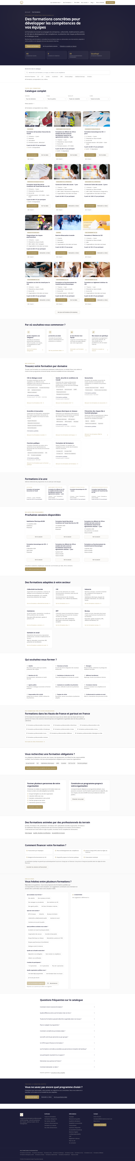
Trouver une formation (33, 46)
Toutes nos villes (74, 1154)
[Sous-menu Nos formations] (72, 2)
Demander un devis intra (35, 807)
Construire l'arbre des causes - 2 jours (96, 184)
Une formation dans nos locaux (54, 973)
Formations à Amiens (39, 1154)
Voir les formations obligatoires (32, 349)
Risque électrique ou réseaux (36, 938)
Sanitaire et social (55, 918)
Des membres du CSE (52, 902)
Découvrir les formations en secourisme (95, 403)
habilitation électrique (80, 76)
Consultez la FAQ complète (58, 1072)
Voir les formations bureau (92, 625)
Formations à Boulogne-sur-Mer (27, 1154)
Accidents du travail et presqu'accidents (38, 930)
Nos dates (76, 2)
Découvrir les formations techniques (65, 435)
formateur (89, 76)
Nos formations (67, 2)
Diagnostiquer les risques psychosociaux (34, 236)
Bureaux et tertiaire (52, 914)
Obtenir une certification (34, 958)
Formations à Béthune (98, 1152)
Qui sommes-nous (55, 2)
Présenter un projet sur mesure (68, 46)
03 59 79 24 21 (97, 1116)
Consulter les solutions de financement (36, 867)
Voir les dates (44, 155)
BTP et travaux (32, 914)
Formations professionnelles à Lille (90, 725)
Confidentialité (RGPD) (75, 1134)
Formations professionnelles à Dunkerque (39, 729)
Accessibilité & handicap (75, 1130)
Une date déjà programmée (35, 973)
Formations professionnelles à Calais (64, 729)
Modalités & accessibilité (75, 1123)
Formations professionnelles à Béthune (61, 733)
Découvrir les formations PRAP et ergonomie (93, 434)
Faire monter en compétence (53, 954)
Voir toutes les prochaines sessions (35, 569)
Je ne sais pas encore (33, 977)
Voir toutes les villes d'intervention (34, 741)
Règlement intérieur (74, 1138)
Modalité (70, 96)
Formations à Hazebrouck (64, 1154)
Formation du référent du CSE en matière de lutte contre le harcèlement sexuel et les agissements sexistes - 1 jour (65, 134)
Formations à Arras (79, 1152)
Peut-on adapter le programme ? (49, 1025)
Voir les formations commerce (35, 625)
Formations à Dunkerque (58, 1152)
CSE (38, 76)
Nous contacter (100, 2)
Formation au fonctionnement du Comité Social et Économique (66, 283)
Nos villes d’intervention (51, 1127)
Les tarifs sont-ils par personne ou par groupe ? (54, 1037)
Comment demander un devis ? (49, 1067)
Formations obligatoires (51, 1119)
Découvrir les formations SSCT (64, 403)
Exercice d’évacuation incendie (64, 235)
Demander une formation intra (77, 349)
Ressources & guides (74, 1119)
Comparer (31, 159)
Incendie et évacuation (51, 934)
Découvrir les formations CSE (34, 403)
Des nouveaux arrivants (44, 898)
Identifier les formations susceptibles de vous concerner (41, 768)
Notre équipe (28, 833)
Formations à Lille (48, 1152)
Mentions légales (73, 1132)
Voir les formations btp (62, 625)
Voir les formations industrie (92, 603)
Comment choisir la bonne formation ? (51, 1007)
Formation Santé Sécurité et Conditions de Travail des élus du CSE (38, 185)
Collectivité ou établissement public (37, 918)
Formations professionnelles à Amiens (38, 737)
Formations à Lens (88, 1152)
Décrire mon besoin (32, 1097)
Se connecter (110, 2)
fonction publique (69, 76)
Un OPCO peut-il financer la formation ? (51, 1043)
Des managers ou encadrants (36, 902)
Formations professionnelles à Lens (37, 733)
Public (48, 96)
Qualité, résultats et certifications (42, 833)
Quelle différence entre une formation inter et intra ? (55, 1013)
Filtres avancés (29, 103)
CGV (70, 1136)
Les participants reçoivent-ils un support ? (52, 1055)
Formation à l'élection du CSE (93, 235)
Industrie (41, 914)
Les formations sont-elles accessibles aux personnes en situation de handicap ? (63, 1049)
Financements (72, 1125)
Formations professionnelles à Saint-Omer (39, 725)
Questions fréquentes (74, 1127)
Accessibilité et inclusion (58, 833)
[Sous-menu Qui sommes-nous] (60, 2)
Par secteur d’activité (50, 1121)
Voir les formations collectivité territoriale (38, 603)
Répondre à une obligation (35, 954)
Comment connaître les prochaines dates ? (52, 1031)
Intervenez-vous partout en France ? (50, 1061)
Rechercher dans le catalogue (33, 69)
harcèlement (55, 76)
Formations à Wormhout (37, 1152)
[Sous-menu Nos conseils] (88, 2)
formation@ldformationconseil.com (103, 1119)
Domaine (27, 96)
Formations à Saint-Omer (25, 1152)
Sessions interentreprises (51, 1123)
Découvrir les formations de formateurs (66, 464)
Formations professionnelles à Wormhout (65, 725)
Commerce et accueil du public (36, 922)
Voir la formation (32, 155)
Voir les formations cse (62, 603)
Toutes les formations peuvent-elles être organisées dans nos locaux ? (60, 1019)
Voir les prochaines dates (55, 350)
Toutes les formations (50, 1116)
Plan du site (72, 1140)
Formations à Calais (69, 1152)
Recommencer (53, 983)
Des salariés (31, 898)
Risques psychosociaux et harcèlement (38, 942)
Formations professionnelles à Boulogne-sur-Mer (89, 733)
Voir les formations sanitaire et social (36, 645)
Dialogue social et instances (35, 946)
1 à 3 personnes (32, 966)
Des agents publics (33, 906)
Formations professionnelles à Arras (88, 729)
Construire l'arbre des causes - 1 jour (66, 184)
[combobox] (35, 99)
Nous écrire (97, 1121)
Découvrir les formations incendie (36, 435)
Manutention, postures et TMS (55, 938)
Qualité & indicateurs (74, 1121)
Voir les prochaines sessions (50, 46)
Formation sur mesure (50, 1125)
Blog (92, 2)
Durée (91, 96)
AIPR (61, 76)
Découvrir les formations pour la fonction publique (38, 463)
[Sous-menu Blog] (94, 2)
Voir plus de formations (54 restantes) (67, 312)
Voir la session (38, 537)
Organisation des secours (35, 934)
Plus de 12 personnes (57, 966)
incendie (48, 76)
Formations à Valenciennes (51, 1154)
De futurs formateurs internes (49, 906)
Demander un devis (74, 206)
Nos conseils (84, 2)
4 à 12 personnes (44, 966)
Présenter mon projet (78, 799)
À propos (71, 1116)
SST (42, 76)
